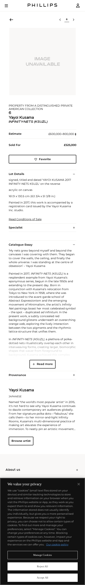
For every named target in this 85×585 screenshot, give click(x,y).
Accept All (42, 577)
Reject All (42, 566)
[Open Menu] (9, 5)
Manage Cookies (42, 554)
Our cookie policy (57, 544)
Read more (45, 364)
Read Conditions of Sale (25, 219)
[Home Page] (42, 6)
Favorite (45, 159)
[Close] (78, 484)
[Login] (78, 5)
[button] (42, 61)
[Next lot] (73, 19)
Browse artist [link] (21, 441)
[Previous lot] (60, 19)
